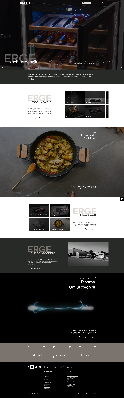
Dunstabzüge (46, 374)
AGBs (95, 393)
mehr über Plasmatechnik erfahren (88, 337)
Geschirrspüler (47, 383)
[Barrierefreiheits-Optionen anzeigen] (122, 199)
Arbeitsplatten (46, 388)
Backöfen (46, 385)
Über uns (57, 374)
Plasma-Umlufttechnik (60, 377)
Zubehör (45, 390)
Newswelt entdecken (90, 229)
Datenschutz (88, 393)
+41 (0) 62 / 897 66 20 (71, 384)
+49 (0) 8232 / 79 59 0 (71, 377)
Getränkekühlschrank (48, 382)
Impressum (80, 393)
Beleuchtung (46, 376)
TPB (56, 376)
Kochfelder (46, 377)
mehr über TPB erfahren (90, 191)
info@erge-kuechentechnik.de (72, 376)
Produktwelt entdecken (34, 118)
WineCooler (46, 380)
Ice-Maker (46, 379)
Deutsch (85, 2)
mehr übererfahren (34, 268)
